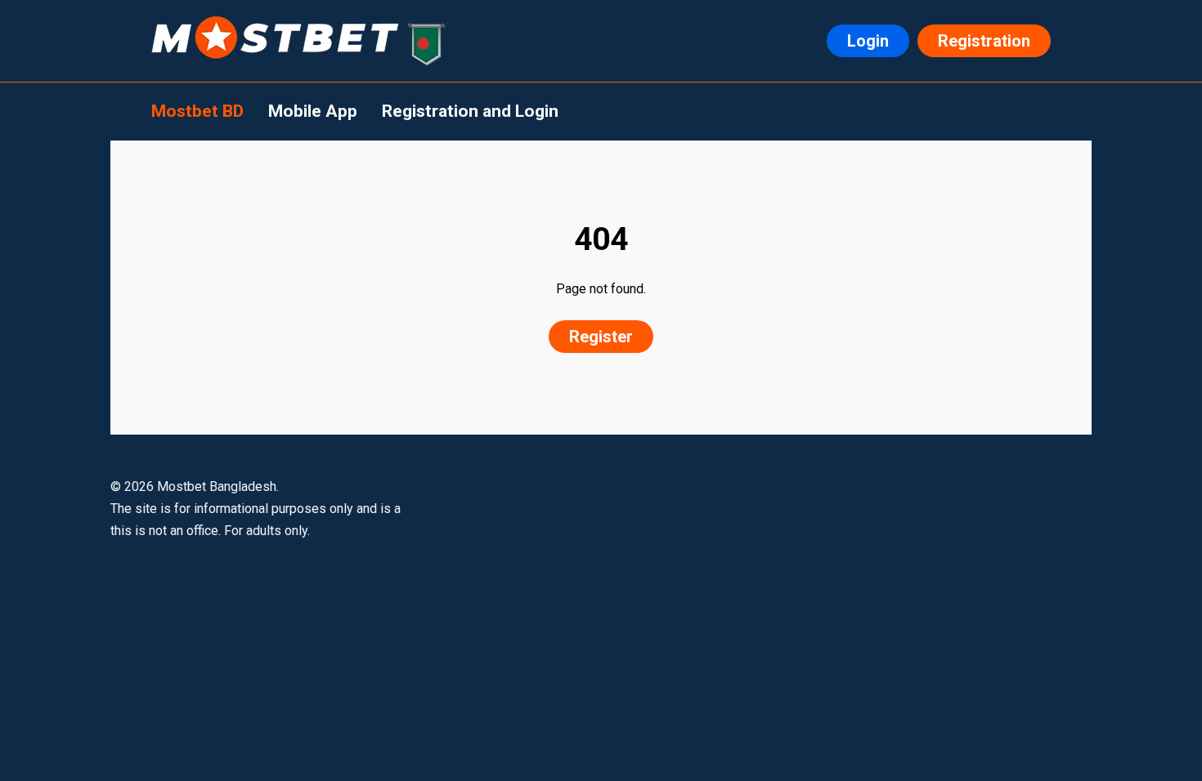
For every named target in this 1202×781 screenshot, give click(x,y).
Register (601, 336)
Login (868, 41)
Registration (984, 41)
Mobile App (312, 111)
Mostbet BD (197, 111)
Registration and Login (470, 111)
